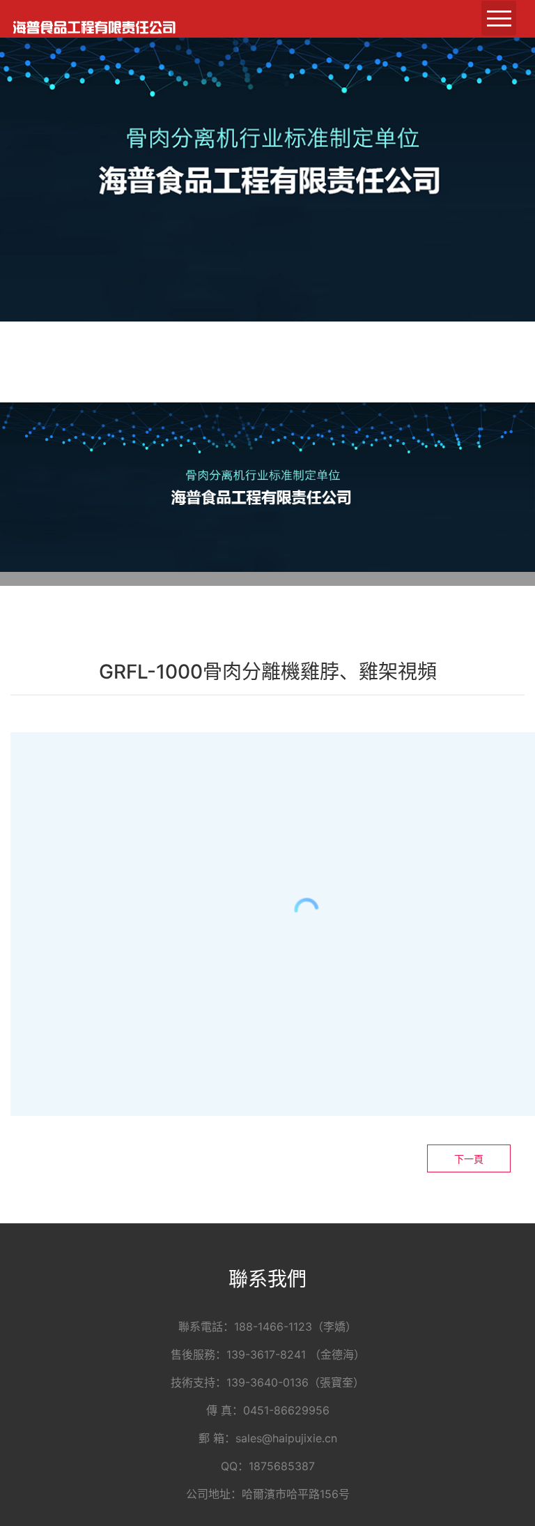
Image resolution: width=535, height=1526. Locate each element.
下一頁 (468, 1159)
